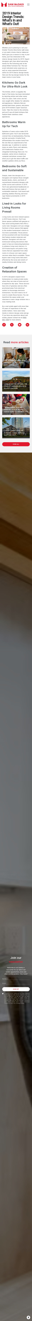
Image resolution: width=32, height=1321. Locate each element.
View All (16, 444)
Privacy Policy (20, 1003)
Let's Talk (28, 1314)
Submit (16, 989)
